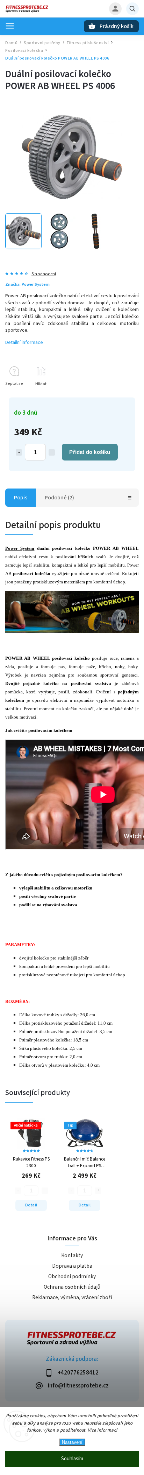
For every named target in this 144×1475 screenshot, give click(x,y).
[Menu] (10, 26)
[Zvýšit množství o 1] (52, 452)
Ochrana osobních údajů (72, 1287)
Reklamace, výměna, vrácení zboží (72, 1297)
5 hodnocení (43, 274)
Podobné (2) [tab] (59, 497)
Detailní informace (24, 342)
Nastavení (72, 1442)
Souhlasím (72, 1458)
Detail (31, 1205)
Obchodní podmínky (72, 1276)
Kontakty (72, 1255)
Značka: (27, 284)
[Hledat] (132, 8)
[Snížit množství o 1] (19, 452)
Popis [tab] (20, 497)
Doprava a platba (72, 1266)
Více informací (102, 1430)
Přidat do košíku (89, 452)
